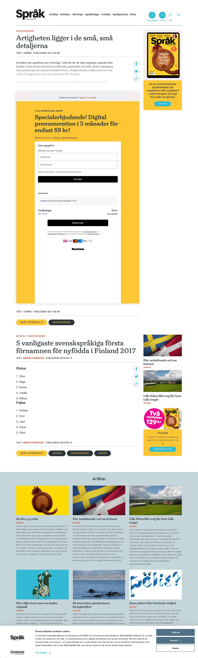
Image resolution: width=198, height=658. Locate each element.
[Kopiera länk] (136, 79)
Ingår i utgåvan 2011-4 (31, 322)
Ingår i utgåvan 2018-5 (31, 453)
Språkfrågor (92, 14)
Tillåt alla (175, 632)
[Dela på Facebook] (136, 64)
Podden (106, 14)
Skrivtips (77, 14)
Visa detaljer (41, 653)
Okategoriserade (25, 31)
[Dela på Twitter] (136, 71)
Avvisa (175, 648)
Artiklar (53, 14)
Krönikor (65, 14)
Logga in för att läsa (87, 97)
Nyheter (102, 453)
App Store (163, 104)
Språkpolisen (120, 14)
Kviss (133, 14)
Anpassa (174, 640)
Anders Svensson (33, 358)
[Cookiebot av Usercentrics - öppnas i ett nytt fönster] (17, 653)
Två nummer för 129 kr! (162, 449)
